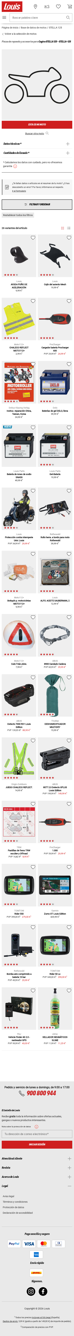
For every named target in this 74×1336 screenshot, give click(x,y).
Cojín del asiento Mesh (55, 284)
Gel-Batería (55, 474)
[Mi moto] (46, 6)
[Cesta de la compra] (69, 6)
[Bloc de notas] (58, 6)
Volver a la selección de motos (20, 33)
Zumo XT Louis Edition (55, 913)
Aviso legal (8, 1196)
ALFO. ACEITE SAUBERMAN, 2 (55, 600)
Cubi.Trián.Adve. (19, 664)
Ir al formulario (19, 191)
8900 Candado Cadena (55, 664)
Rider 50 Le (55, 974)
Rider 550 (19, 913)
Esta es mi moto (37, 124)
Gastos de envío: (10, 1321)
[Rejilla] (62, 227)
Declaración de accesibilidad (18, 1212)
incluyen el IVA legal (41, 1317)
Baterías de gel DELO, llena (55, 411)
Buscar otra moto (34, 133)
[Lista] (68, 228)
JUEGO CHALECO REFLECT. (19, 787)
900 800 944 (41, 1093)
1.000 (55, 850)
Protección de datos (13, 1207)
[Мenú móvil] (4, 17)
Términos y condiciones (15, 1201)
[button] (68, 17)
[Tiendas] (35, 6)
